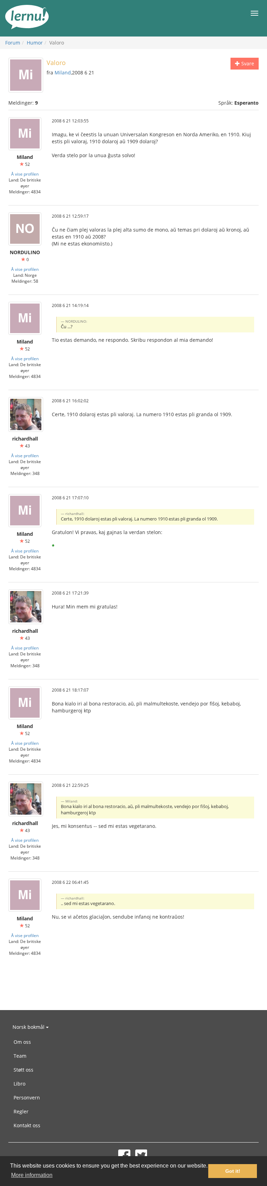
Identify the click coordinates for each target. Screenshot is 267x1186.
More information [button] (31, 1175)
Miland (63, 72)
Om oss (22, 1042)
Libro (19, 1083)
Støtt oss (23, 1069)
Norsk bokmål (29, 1027)
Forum (12, 42)
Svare (247, 63)
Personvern (27, 1097)
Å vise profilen (25, 174)
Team (20, 1055)
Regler (21, 1111)
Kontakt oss (27, 1125)
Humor (35, 42)
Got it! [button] (232, 1171)
